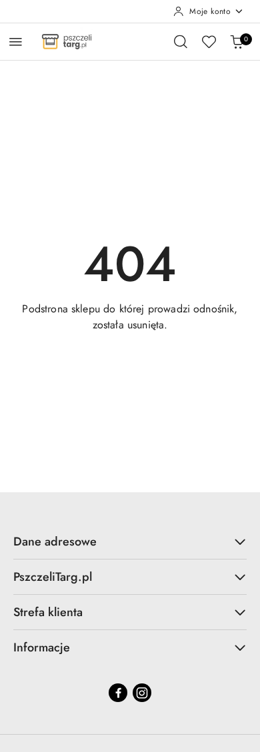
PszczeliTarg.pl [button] (52, 576)
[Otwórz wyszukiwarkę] (180, 41)
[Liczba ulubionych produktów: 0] (208, 41)
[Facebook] (118, 692)
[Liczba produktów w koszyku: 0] (236, 41)
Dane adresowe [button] (55, 541)
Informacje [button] (41, 647)
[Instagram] (142, 692)
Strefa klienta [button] (48, 612)
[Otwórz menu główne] (15, 41)
